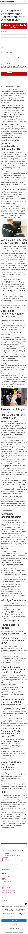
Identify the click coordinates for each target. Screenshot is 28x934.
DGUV (4, 878)
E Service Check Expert (9, 889)
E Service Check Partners (9, 890)
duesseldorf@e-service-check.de (12, 861)
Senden (14, 74)
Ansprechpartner (6, 42)
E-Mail (3, 36)
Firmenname (4, 31)
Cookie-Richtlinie (8, 932)
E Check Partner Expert (9, 892)
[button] (26, 903)
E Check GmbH (6, 887)
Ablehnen (14, 924)
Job (3, 883)
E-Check (4, 901)
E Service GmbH (6, 885)
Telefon (3, 47)
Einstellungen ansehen (14, 928)
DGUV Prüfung (6, 876)
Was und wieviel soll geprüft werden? (11, 57)
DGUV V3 (5, 880)
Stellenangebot (6, 881)
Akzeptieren (14, 920)
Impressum (21, 932)
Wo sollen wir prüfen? (7, 52)
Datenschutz (15, 932)
